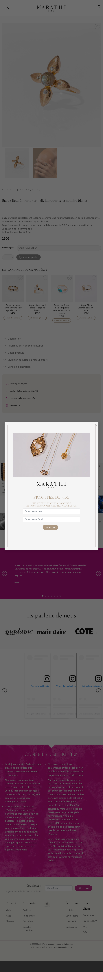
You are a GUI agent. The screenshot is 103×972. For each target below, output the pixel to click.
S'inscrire (50, 527)
